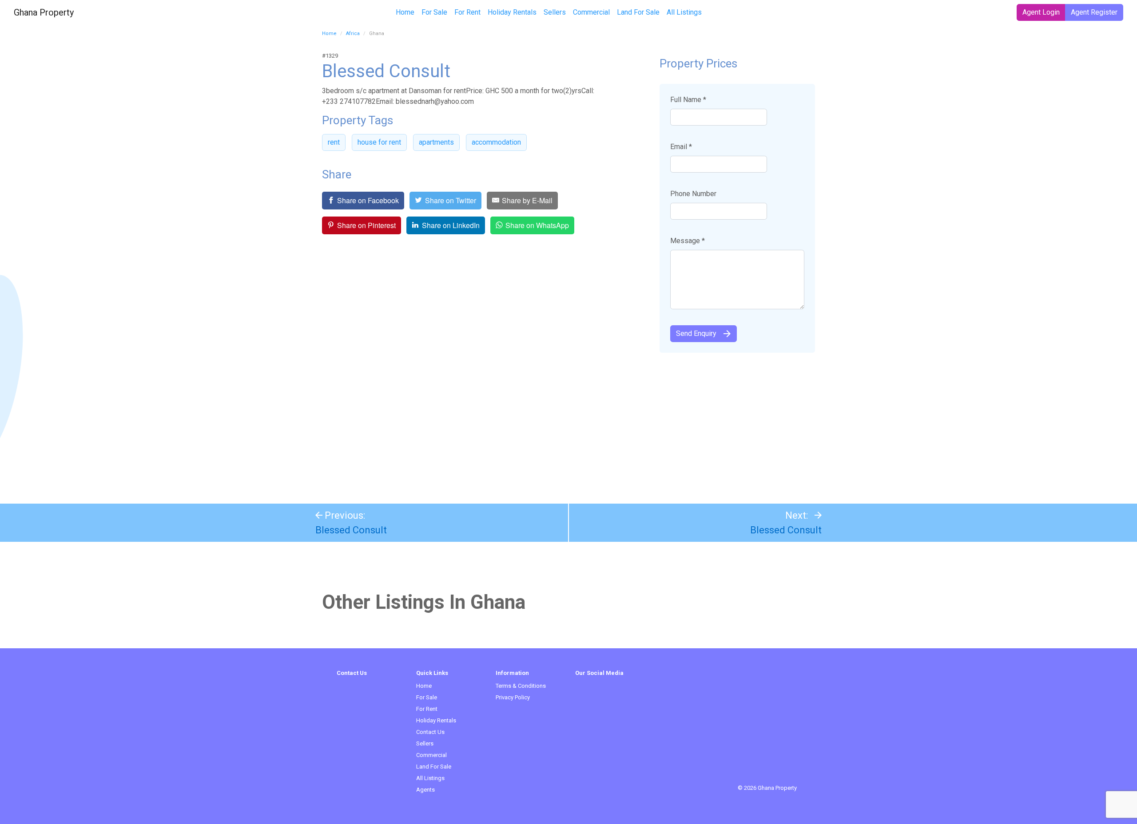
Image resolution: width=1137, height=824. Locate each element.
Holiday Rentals (512, 12)
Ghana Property (44, 12)
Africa (353, 33)
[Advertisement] (568, 424)
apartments (436, 142)
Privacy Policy (513, 697)
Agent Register (1094, 12)
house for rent (379, 142)
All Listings (684, 12)
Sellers (555, 12)
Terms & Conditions (521, 685)
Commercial (591, 12)
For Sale (434, 12)
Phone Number (693, 193)
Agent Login (1041, 12)
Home (405, 12)
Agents (425, 789)
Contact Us (430, 732)
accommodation (496, 142)
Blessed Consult (351, 530)
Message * (687, 241)
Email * (681, 146)
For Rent (467, 12)
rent (334, 142)
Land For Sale (638, 12)
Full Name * (688, 99)
